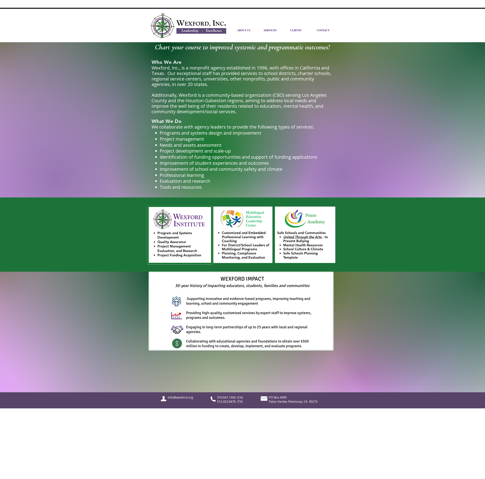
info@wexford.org (180, 397)
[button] (327, 30)
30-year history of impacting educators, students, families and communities (242, 285)
